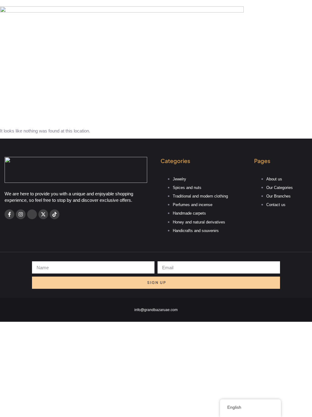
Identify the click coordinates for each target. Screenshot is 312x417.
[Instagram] (21, 214)
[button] (156, 111)
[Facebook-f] (9, 214)
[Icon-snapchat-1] (32, 214)
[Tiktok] (54, 214)
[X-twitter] (43, 214)
